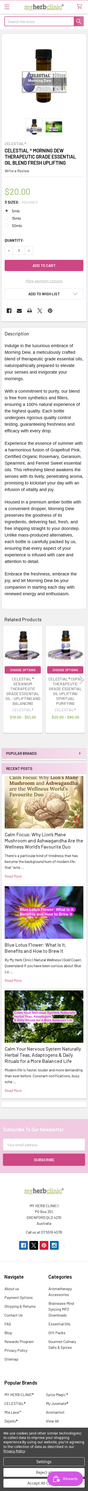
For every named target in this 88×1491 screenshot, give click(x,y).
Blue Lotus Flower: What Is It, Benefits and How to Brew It (35, 948)
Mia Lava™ (13, 1412)
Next (82, 679)
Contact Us (13, 1315)
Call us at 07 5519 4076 (44, 1232)
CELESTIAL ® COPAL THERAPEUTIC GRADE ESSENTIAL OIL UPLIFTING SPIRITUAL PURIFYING (65, 691)
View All (52, 1421)
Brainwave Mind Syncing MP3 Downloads (61, 1309)
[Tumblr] (64, 1245)
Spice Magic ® (57, 1394)
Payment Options (18, 1297)
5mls (16, 210)
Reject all (44, 1472)
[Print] (29, 310)
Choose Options (22, 670)
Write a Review (17, 170)
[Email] (19, 310)
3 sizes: (21, 202)
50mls (17, 225)
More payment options (44, 280)
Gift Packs (57, 1332)
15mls (16, 218)
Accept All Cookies (44, 1483)
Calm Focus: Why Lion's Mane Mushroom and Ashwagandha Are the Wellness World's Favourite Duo (44, 840)
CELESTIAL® (14, 1403)
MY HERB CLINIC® (18, 1394)
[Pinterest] (50, 310)
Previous (6, 679)
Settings (44, 1461)
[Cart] (80, 6)
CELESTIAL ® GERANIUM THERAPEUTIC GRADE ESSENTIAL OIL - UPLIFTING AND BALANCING (22, 691)
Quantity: (14, 240)
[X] (39, 310)
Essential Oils (59, 1323)
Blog (8, 1332)
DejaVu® (11, 1421)
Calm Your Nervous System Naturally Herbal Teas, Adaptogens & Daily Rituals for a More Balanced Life (43, 1055)
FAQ (7, 1323)
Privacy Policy (15, 1350)
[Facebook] (9, 310)
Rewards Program (19, 1341)
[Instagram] (54, 1245)
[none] (44, 76)
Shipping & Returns (20, 1306)
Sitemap (11, 1359)
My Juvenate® (57, 1403)
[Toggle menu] (6, 6)
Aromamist (55, 1412)
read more (13, 876)
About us (11, 1288)
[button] (44, 293)
